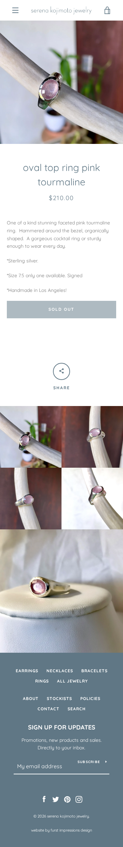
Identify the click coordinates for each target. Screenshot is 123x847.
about (31, 698)
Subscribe (89, 762)
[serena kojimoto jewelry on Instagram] (79, 799)
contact (48, 708)
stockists (59, 698)
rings (42, 681)
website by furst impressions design (61, 830)
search (77, 708)
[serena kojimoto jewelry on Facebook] (44, 799)
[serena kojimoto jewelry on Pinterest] (67, 799)
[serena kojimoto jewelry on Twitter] (55, 799)
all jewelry (72, 681)
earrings (27, 670)
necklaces (59, 670)
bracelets (94, 670)
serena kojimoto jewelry (68, 816)
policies (90, 698)
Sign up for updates (61, 727)
